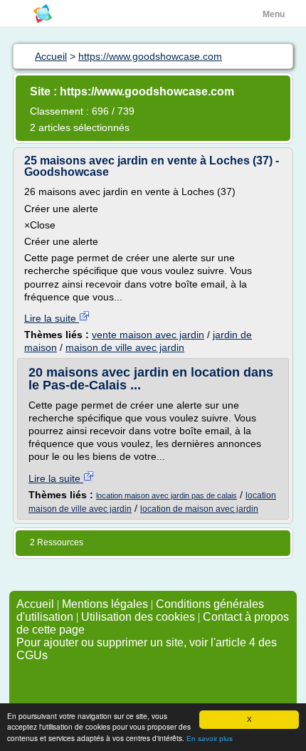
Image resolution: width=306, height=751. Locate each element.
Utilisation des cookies (138, 617)
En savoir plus (209, 738)
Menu (274, 14)
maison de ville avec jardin (124, 347)
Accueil (35, 604)
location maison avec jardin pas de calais (166, 495)
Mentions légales (105, 604)
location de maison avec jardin (199, 509)
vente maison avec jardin (148, 334)
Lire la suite (51, 318)
